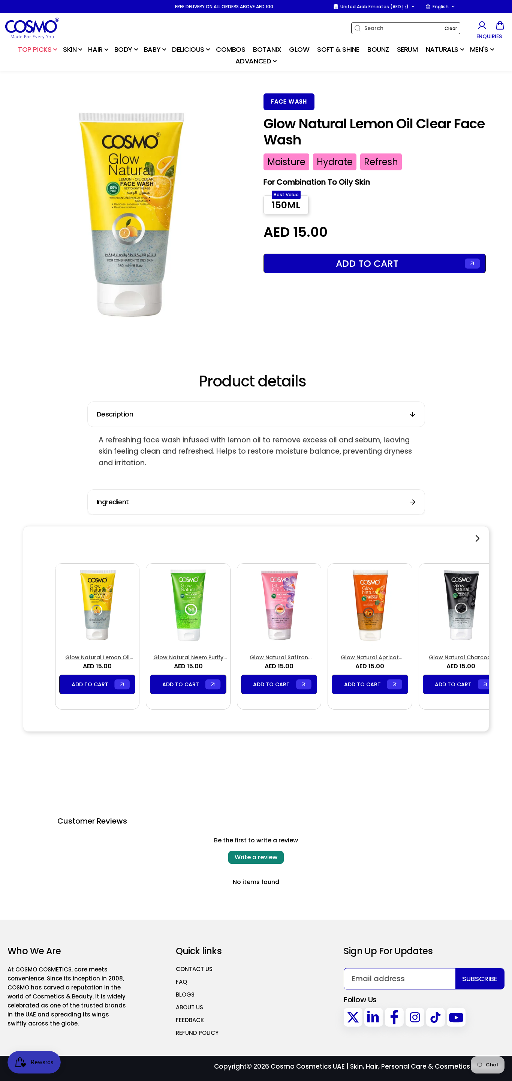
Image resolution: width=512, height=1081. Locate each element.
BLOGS (185, 994)
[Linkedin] (373, 1017)
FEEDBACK (190, 1020)
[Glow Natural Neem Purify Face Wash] (188, 605)
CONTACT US (194, 969)
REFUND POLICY (197, 1033)
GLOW (299, 49)
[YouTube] (456, 1017)
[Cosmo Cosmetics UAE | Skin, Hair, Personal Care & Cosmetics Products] (50, 28)
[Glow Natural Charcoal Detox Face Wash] (461, 605)
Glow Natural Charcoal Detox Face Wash (461, 658)
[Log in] (481, 25)
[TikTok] (435, 1017)
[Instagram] (415, 1017)
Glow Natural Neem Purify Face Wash (188, 658)
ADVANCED (253, 61)
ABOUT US (189, 1007)
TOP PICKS (34, 49)
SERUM (407, 49)
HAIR (95, 49)
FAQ (181, 982)
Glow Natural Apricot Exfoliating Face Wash (370, 658)
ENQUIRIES (489, 36)
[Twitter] (353, 1017)
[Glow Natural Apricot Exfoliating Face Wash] (370, 605)
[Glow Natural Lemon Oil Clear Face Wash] (97, 605)
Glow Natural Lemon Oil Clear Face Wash (97, 658)
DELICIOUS (188, 49)
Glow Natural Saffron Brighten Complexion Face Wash (279, 658)
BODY (123, 49)
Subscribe (479, 978)
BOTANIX (267, 49)
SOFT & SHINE (338, 49)
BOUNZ (378, 49)
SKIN (69, 49)
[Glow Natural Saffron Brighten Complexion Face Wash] (279, 605)
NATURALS (442, 49)
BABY (152, 49)
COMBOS (230, 49)
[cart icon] (500, 25)
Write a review (256, 857)
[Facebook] (394, 1017)
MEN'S (479, 49)
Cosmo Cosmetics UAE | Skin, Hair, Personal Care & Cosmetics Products (386, 1066)
